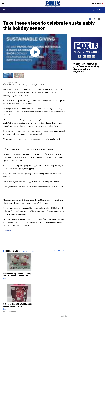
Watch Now (97, 4)
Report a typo (8, 231)
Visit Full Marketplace (60, 251)
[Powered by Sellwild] (64, 316)
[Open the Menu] (3, 3)
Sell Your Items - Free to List (28, 251)
